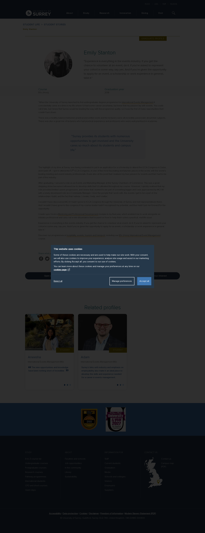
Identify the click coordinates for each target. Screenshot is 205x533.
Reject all (58, 281)
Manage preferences (122, 281)
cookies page (60, 269)
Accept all (144, 281)
